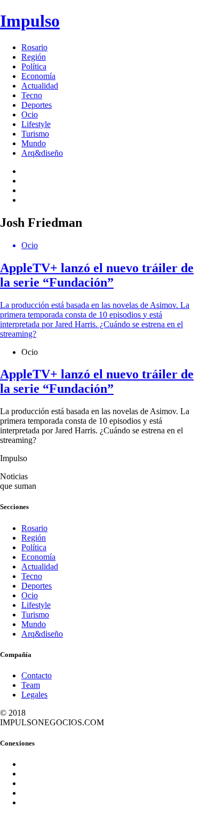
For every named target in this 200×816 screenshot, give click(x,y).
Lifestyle (36, 124)
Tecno (31, 95)
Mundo (33, 143)
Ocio (29, 114)
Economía (38, 76)
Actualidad (39, 85)
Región (33, 56)
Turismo (35, 133)
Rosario (34, 47)
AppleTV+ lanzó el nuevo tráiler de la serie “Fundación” (97, 381)
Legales (34, 694)
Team (30, 685)
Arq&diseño (42, 152)
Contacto (36, 675)
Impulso (30, 20)
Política (33, 66)
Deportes (36, 104)
